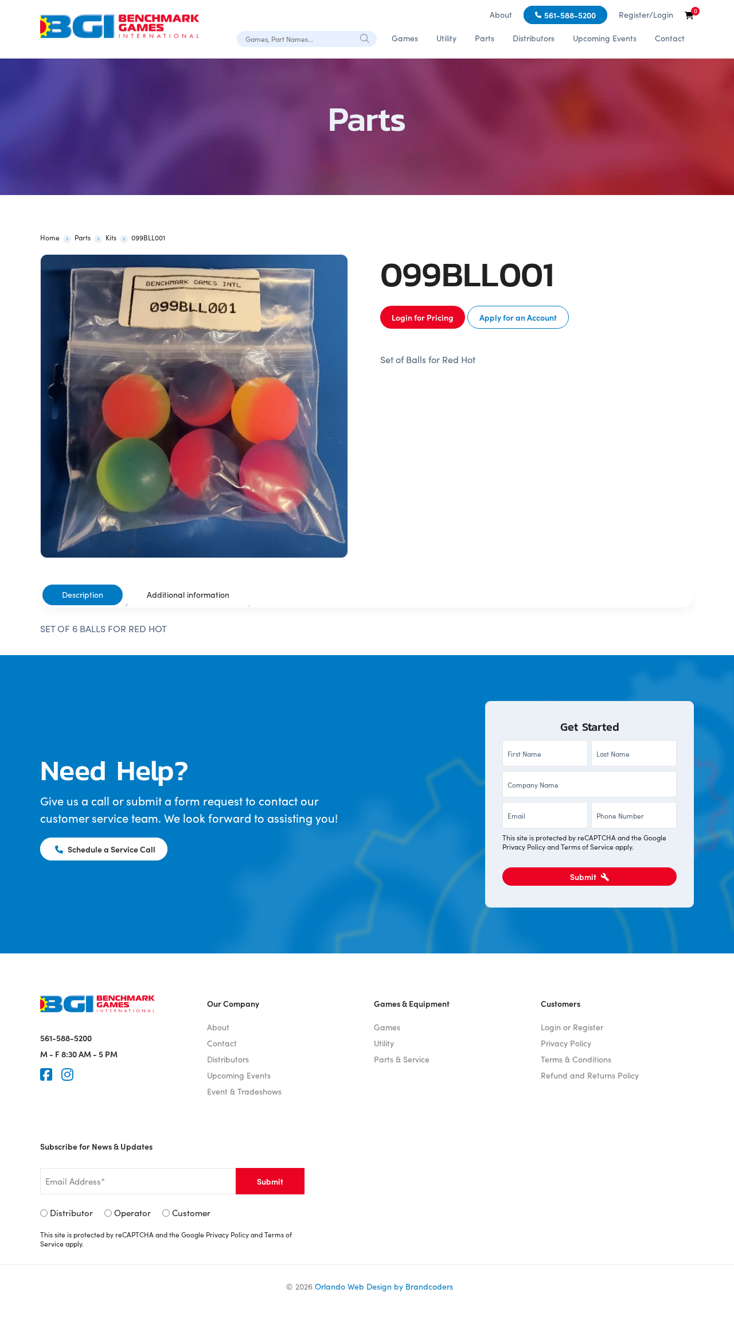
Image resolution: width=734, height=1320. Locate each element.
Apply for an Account (518, 317)
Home (50, 237)
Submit (584, 876)
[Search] (365, 38)
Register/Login (646, 14)
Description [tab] (82, 594)
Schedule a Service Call (110, 849)
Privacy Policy (523, 846)
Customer (191, 1212)
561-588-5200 (570, 15)
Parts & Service (402, 1059)
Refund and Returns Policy (590, 1075)
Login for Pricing (423, 317)
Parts (484, 38)
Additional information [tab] (188, 594)
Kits (111, 237)
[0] (689, 15)
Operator (132, 1212)
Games (405, 38)
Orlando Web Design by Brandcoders (384, 1286)
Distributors (534, 38)
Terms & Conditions (576, 1059)
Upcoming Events (605, 38)
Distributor (71, 1212)
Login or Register (572, 1027)
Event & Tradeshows (244, 1091)
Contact (670, 38)
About (501, 14)
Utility (446, 38)
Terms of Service (587, 846)
